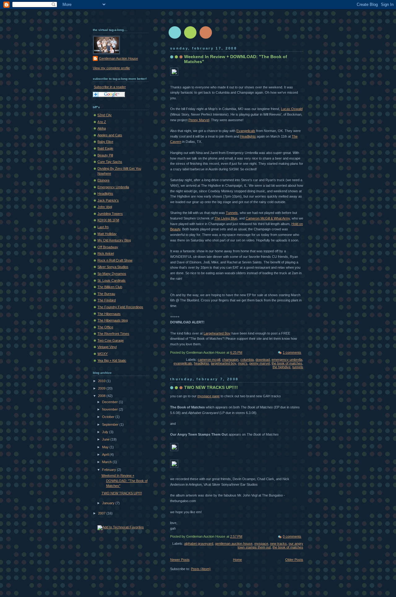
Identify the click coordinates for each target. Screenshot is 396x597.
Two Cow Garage (110, 340)
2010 (102, 381)
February (109, 469)
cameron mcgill (209, 359)
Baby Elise (105, 141)
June (106, 439)
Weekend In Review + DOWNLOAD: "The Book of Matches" (124, 481)
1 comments (292, 352)
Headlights (248, 136)
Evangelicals (245, 131)
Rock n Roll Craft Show (114, 260)
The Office (105, 327)
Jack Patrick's (108, 200)
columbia (247, 359)
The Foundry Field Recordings (120, 307)
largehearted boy (223, 363)
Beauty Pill (105, 155)
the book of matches (287, 363)
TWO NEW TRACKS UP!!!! (211, 387)
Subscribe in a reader (110, 87)
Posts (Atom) (201, 569)
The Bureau (106, 294)
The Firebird (106, 300)
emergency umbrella (287, 359)
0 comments (292, 536)
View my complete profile (111, 68)
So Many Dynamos (111, 273)
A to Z (101, 122)
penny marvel (259, 363)
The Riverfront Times (113, 333)
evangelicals (183, 363)
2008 (102, 396)
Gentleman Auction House (118, 58)
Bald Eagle (105, 148)
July (105, 432)
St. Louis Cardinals (111, 280)
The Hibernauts (109, 314)
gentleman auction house (233, 543)
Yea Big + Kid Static (111, 360)
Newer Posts (180, 559)
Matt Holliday (107, 234)
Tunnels (232, 213)
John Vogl (104, 207)
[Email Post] (302, 352)
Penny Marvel (198, 120)
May (106, 447)
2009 (102, 388)
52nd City (104, 115)
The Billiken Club (109, 287)
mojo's (243, 363)
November (110, 409)
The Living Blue (225, 218)
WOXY (102, 354)
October (108, 417)
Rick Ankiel (105, 253)
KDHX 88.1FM (108, 220)
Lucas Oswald (292, 109)
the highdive (282, 367)
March (107, 462)
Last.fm (103, 227)
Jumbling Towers (110, 213)
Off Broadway (107, 247)
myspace (261, 543)
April (106, 454)
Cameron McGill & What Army (268, 218)
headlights (201, 363)
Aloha (101, 128)
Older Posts (294, 559)
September (110, 424)
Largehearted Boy (217, 333)
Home (237, 559)
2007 (102, 513)
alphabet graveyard (198, 543)
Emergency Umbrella (113, 187)
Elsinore (103, 180)
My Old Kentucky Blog (114, 240)
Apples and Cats (109, 135)
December (110, 402)
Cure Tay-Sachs (109, 162)
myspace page (208, 396)
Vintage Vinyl (107, 347)
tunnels (297, 367)
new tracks (278, 543)
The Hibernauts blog (112, 320)
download (263, 359)
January (108, 503)
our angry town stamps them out (270, 545)
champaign (230, 359)
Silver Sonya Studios (112, 267)
